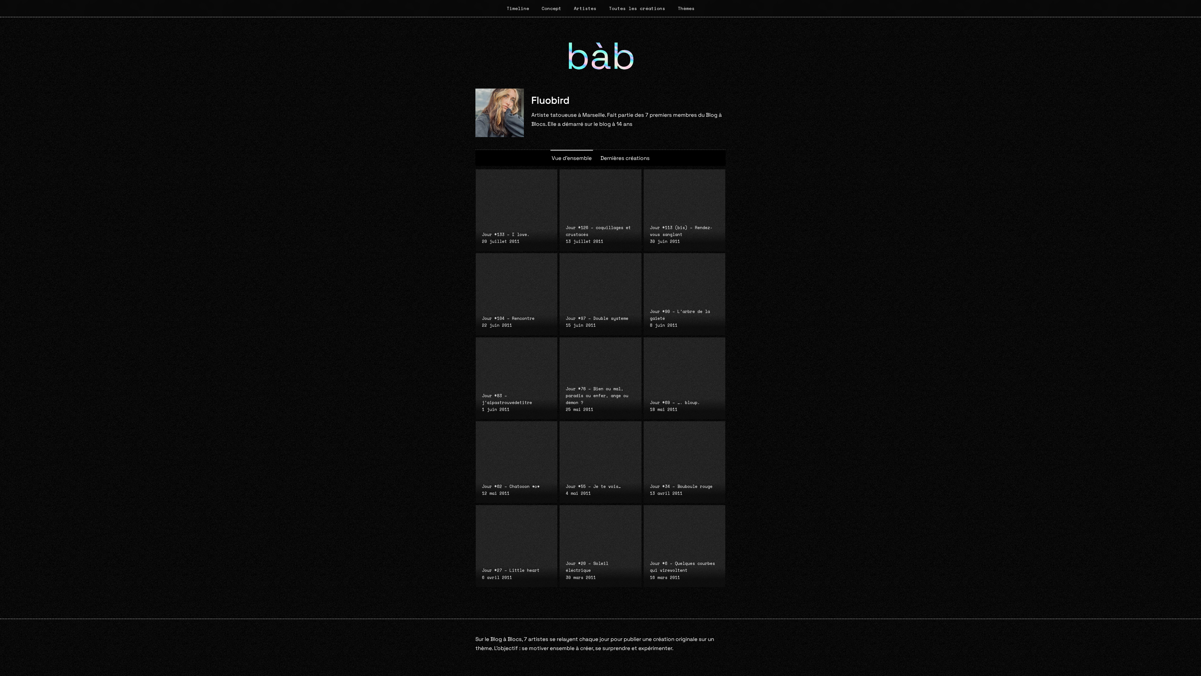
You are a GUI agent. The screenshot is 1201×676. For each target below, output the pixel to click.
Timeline (518, 8)
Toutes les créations (637, 8)
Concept (551, 8)
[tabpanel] (600, 378)
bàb (601, 56)
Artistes (585, 8)
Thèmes (686, 8)
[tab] (571, 158)
